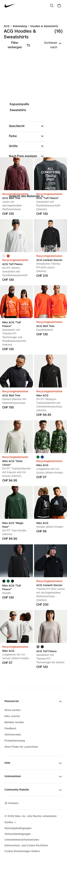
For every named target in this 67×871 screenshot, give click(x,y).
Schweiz (13, 803)
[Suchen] (51, 5)
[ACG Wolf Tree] (16, 173)
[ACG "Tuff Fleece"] (50, 173)
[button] (27, 126)
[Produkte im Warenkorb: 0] (59, 5)
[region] (33, 153)
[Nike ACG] (50, 371)
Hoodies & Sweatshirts (44, 26)
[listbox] (49, 45)
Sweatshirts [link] (18, 110)
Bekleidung (20, 26)
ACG (6, 26)
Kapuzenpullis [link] (19, 104)
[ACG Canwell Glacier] (50, 235)
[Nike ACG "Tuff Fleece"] (16, 301)
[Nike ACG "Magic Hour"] (16, 502)
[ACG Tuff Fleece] (16, 235)
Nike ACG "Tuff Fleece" (16, 318)
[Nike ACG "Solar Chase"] (16, 436)
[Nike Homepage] (9, 5)
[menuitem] (10, 822)
